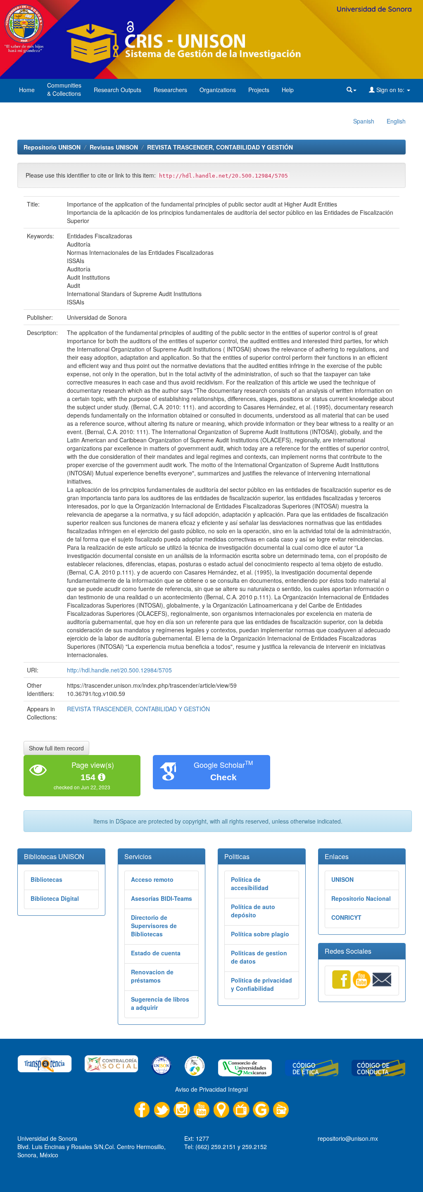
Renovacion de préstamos (152, 976)
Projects (258, 89)
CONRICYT (346, 917)
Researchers (170, 89)
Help (288, 89)
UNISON (342, 879)
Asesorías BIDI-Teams (161, 898)
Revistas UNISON (114, 147)
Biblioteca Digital (55, 898)
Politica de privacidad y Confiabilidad (261, 984)
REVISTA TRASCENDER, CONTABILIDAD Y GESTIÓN (220, 147)
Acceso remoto (152, 879)
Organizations (218, 89)
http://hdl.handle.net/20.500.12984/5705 (119, 670)
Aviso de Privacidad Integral (211, 1089)
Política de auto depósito (253, 910)
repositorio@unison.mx (348, 1138)
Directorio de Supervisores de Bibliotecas (154, 925)
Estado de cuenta (156, 953)
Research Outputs (117, 89)
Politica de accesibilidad (250, 883)
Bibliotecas (46, 879)
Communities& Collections (64, 89)
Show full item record (56, 748)
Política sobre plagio (260, 934)
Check (223, 777)
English (396, 121)
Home (27, 89)
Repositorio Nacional (361, 898)
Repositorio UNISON (52, 147)
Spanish (363, 121)
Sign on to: (390, 89)
